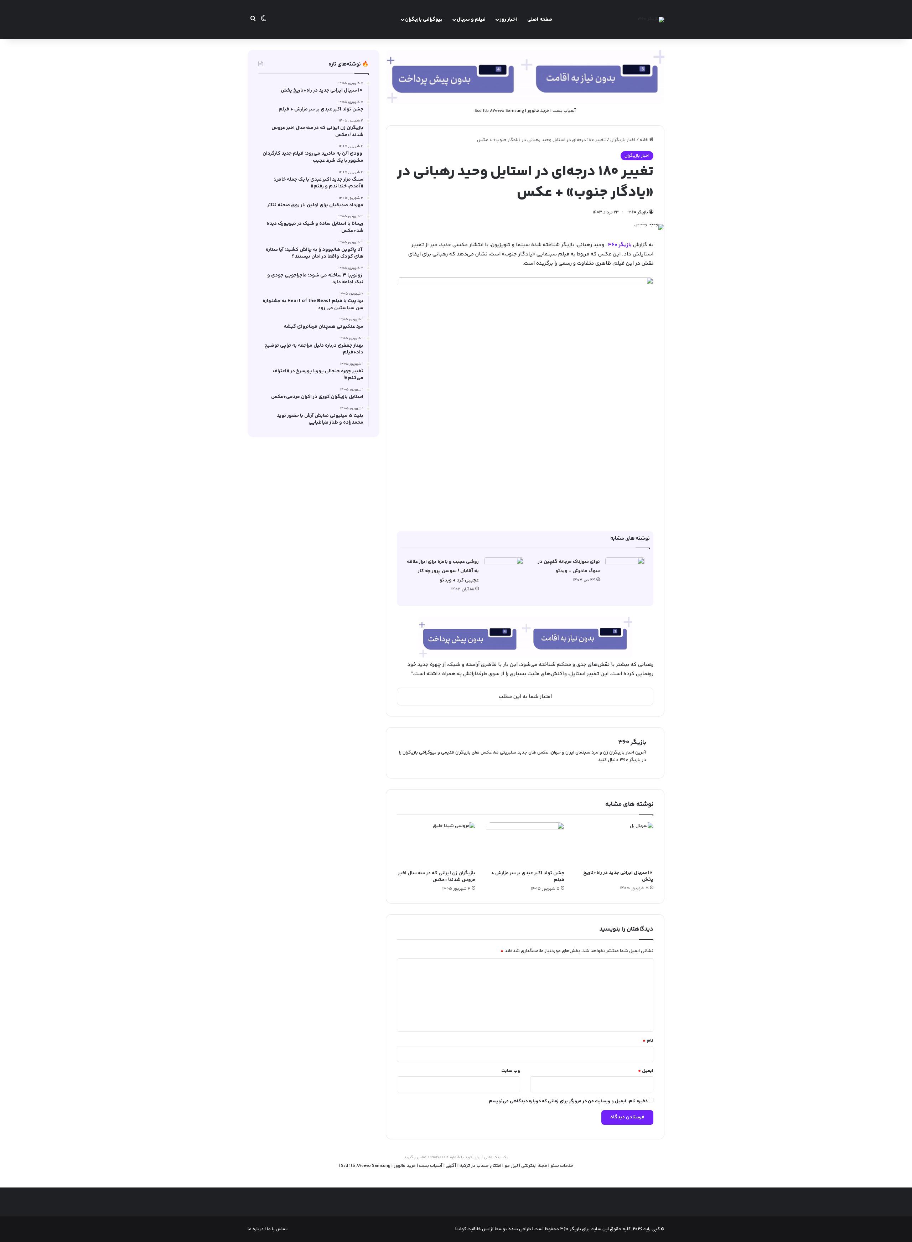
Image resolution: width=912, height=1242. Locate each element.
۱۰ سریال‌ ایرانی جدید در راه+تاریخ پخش (618, 876)
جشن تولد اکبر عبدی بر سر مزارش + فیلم (527, 876)
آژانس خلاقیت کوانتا (474, 1229)
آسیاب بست (564, 110)
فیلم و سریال (471, 20)
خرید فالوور (538, 110)
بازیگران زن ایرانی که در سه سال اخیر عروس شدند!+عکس (436, 876)
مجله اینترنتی (534, 1165)
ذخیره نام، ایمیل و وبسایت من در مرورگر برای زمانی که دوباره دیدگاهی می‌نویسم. (567, 1101)
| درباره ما (257, 1229)
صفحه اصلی (539, 20)
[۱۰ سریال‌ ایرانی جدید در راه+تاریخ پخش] (614, 844)
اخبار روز (508, 20)
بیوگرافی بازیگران (423, 20)
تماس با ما (276, 1229)
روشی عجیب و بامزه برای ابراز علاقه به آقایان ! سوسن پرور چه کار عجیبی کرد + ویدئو (443, 571)
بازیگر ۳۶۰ (638, 212)
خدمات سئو (562, 1165)
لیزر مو (511, 1165)
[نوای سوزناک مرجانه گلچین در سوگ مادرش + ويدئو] (624, 570)
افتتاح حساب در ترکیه (480, 1165)
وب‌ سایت (510, 1071)
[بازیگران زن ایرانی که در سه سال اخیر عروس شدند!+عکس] (436, 844)
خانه (644, 140)
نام (648, 1040)
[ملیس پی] (525, 637)
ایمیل (645, 1071)
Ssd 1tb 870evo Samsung (499, 110)
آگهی (451, 1165)
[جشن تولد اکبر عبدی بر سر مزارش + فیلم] (525, 844)
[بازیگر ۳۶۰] (651, 19)
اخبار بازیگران (622, 140)
